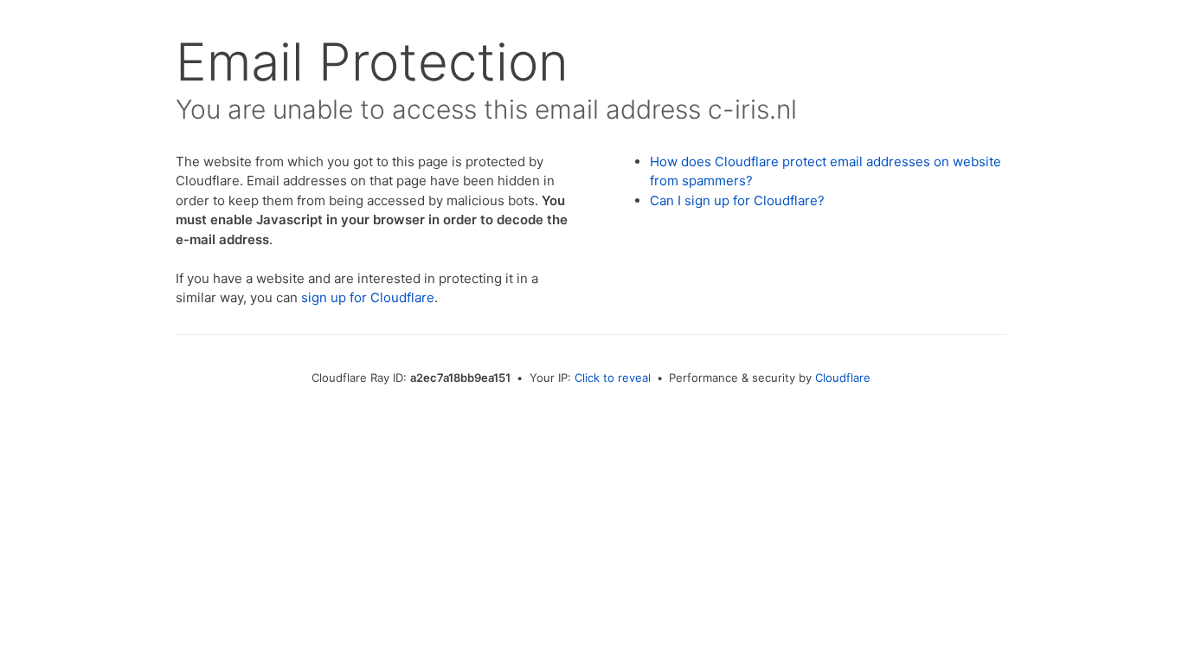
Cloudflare (842, 377)
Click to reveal (613, 377)
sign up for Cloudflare (367, 297)
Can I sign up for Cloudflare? (737, 200)
